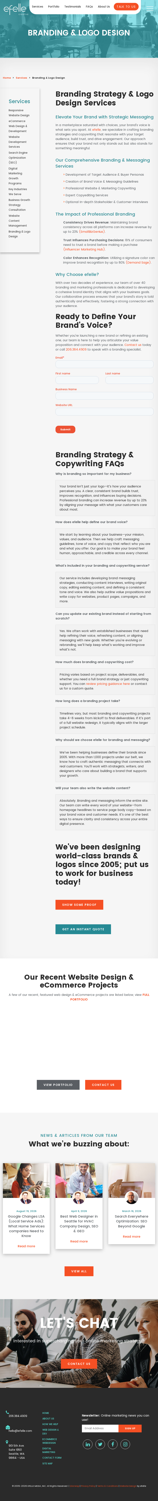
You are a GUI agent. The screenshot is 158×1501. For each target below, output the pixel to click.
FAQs (89, 6)
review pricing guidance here (108, 684)
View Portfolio (58, 1085)
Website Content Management (18, 221)
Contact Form (51, 1457)
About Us (104, 6)
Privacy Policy (88, 1486)
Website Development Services (18, 142)
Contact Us (103, 1085)
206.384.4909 (76, 349)
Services (37, 6)
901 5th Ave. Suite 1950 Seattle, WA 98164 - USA (17, 1452)
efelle (96, 129)
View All (79, 1271)
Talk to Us (126, 7)
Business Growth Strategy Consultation (19, 205)
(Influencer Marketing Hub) (84, 249)
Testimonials (72, 6)
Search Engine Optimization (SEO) (18, 157)
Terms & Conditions (107, 1486)
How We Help (50, 1424)
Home (7, 78)
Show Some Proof (79, 905)
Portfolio (53, 6)
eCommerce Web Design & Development (18, 126)
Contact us (132, 345)
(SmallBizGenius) (92, 231)
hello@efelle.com (20, 1431)
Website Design (128, 1486)
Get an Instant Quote (83, 929)
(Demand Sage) (138, 262)
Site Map (47, 1463)
